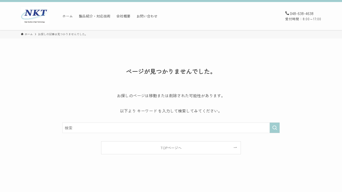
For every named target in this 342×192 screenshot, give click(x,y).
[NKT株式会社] (35, 16)
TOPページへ (171, 147)
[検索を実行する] (275, 127)
